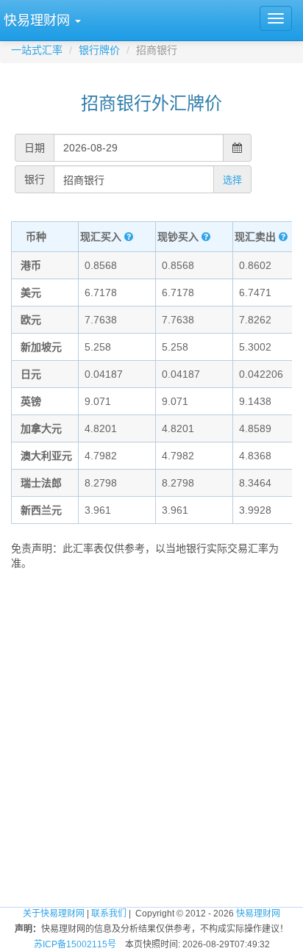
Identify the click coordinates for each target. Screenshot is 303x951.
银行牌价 (99, 50)
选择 (232, 179)
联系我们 (108, 913)
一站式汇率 (37, 50)
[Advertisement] (151, 732)
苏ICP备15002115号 (75, 944)
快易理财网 (258, 913)
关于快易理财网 (54, 913)
